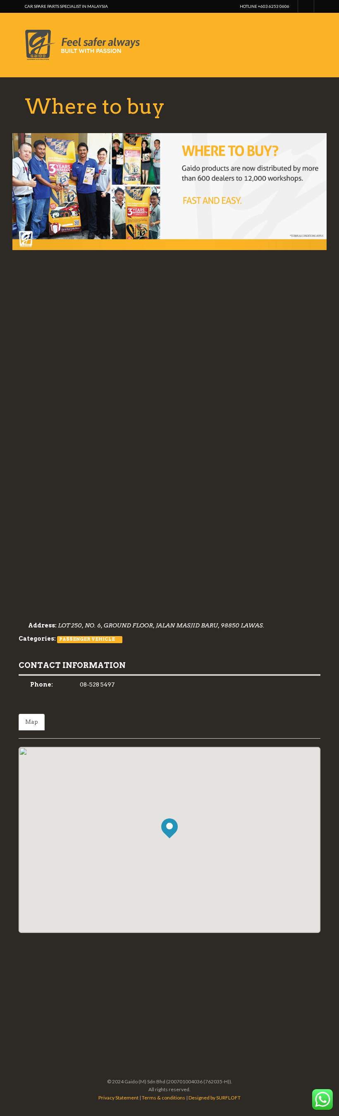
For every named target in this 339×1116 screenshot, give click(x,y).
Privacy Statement (118, 1098)
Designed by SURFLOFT (215, 1098)
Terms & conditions (163, 1098)
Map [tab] (31, 722)
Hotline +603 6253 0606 (264, 6)
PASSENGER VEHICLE (87, 639)
